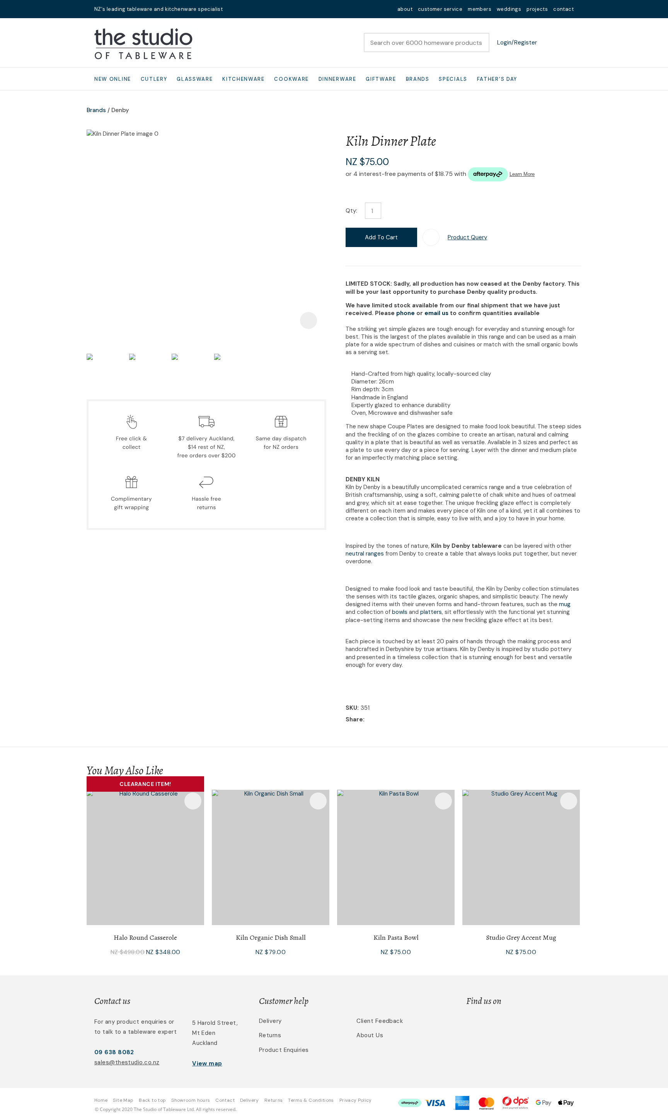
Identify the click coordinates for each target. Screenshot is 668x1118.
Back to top (152, 1100)
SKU (351, 708)
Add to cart (381, 237)
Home (100, 1100)
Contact (225, 1100)
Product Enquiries (284, 1050)
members (479, 9)
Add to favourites (192, 801)
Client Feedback (379, 1021)
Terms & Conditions (311, 1100)
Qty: (351, 211)
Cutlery (154, 79)
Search (480, 42)
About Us (369, 1035)
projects (537, 9)
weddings (509, 9)
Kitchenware (243, 79)
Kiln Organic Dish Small (271, 937)
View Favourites (548, 42)
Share (354, 719)
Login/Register (517, 42)
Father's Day (497, 79)
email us (436, 313)
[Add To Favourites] (431, 237)
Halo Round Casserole (145, 937)
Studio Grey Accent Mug (521, 937)
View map (207, 1063)
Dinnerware (337, 79)
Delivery (270, 1021)
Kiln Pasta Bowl (396, 937)
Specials (453, 79)
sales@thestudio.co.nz (126, 1062)
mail (233, 9)
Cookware (291, 79)
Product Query (467, 237)
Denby (120, 110)
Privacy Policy (355, 1100)
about (404, 9)
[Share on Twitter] (378, 720)
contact (563, 9)
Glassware (195, 79)
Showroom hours (190, 1100)
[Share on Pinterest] (402, 719)
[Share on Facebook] (367, 720)
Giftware (381, 79)
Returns (270, 1035)
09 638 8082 (114, 1052)
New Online (112, 79)
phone (405, 313)
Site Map (123, 1100)
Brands (417, 79)
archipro (541, 1025)
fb (243, 9)
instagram (253, 9)
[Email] (390, 720)
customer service (440, 9)
